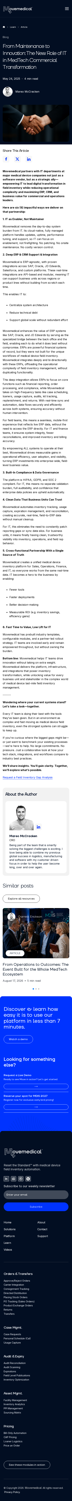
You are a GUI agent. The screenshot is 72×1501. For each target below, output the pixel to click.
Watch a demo (18, 1039)
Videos (8, 1249)
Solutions (10, 1229)
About (41, 1222)
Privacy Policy (12, 1492)
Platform (9, 1236)
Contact (42, 1229)
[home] (18, 10)
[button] (67, 9)
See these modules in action (27, 1465)
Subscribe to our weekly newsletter (29, 1186)
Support (42, 1236)
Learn (7, 1242)
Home (7, 1222)
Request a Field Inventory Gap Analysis (28, 777)
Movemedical (33, 1487)
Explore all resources (21, 898)
